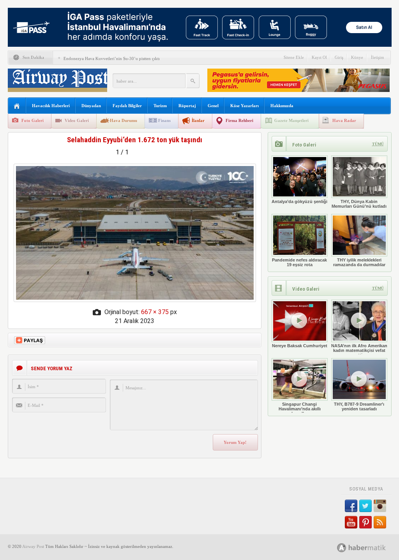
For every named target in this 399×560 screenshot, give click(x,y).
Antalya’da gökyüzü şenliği (299, 201)
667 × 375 (155, 312)
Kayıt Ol (319, 57)
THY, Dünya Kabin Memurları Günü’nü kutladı (359, 203)
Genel (213, 105)
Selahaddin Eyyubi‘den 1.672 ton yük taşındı (134, 139)
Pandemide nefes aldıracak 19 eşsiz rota (299, 262)
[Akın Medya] (341, 547)
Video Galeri (77, 120)
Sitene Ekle (294, 57)
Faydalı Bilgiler (127, 105)
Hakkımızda (281, 105)
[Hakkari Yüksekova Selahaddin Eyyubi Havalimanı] (135, 300)
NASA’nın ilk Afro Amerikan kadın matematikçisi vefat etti (359, 350)
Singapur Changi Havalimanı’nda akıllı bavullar (300, 409)
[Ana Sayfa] (17, 106)
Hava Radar (344, 120)
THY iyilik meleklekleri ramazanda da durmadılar (359, 262)
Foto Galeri (32, 120)
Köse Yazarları (244, 105)
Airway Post (33, 546)
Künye (357, 57)
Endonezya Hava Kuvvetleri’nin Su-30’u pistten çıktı (112, 58)
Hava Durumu (123, 120)
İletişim (377, 57)
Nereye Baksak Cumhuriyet (299, 345)
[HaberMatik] (370, 547)
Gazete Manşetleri (291, 120)
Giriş (339, 57)
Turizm (160, 105)
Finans (164, 120)
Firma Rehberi (239, 120)
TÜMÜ (378, 144)
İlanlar (198, 120)
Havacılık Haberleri (51, 105)
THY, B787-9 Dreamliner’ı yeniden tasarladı (359, 406)
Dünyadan (91, 105)
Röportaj (187, 105)
